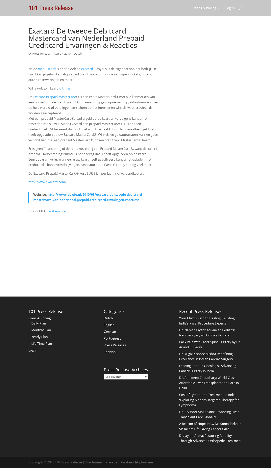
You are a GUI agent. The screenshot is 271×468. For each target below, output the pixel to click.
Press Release (41, 53)
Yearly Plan (39, 337)
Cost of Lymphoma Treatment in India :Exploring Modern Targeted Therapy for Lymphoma (209, 400)
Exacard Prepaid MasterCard (54, 97)
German (110, 331)
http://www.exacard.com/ (47, 182)
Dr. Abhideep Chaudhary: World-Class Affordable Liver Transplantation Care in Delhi (209, 383)
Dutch (78, 53)
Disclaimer (93, 462)
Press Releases (115, 345)
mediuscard (47, 69)
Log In (230, 8)
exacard (87, 69)
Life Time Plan (41, 343)
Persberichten (57, 211)
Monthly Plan (41, 330)
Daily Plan (38, 323)
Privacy (111, 462)
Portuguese (112, 338)
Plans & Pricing (205, 8)
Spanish (110, 352)
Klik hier (65, 88)
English (109, 325)
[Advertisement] (94, 247)
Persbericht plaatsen (136, 462)
